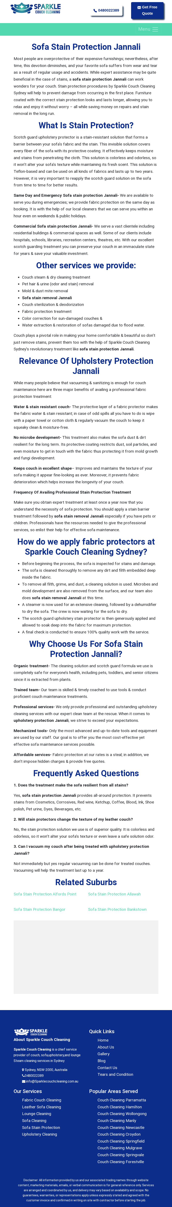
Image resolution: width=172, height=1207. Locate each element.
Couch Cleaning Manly (117, 1120)
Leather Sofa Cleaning (41, 1107)
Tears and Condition (115, 1074)
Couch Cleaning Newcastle (121, 1127)
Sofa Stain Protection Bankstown (117, 909)
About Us (106, 1047)
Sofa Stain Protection (41, 1127)
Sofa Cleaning (34, 1120)
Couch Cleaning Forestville (121, 1161)
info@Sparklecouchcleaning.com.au (51, 1081)
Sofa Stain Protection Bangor (39, 909)
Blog (102, 1060)
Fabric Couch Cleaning (41, 1100)
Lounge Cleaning (36, 1113)
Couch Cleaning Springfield (121, 1141)
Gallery (103, 1053)
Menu (145, 29)
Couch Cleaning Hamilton (120, 1107)
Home (103, 1040)
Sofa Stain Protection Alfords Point (45, 894)
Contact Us (107, 1067)
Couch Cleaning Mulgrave (120, 1147)
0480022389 (108, 10)
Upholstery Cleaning (39, 1134)
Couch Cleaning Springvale (121, 1154)
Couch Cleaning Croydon (119, 1134)
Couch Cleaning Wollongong (122, 1113)
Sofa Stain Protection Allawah (114, 894)
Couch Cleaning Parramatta (122, 1100)
